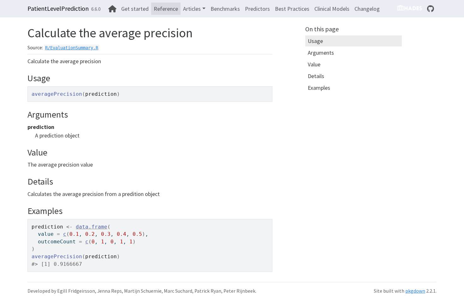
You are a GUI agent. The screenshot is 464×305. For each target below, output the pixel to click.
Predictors (257, 8)
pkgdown (415, 291)
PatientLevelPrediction (58, 8)
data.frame (91, 227)
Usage (315, 41)
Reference (166, 8)
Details (316, 76)
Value (314, 64)
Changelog (367, 8)
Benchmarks (225, 8)
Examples (319, 87)
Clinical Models (331, 8)
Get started (135, 8)
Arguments (321, 52)
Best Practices (292, 8)
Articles (192, 8)
